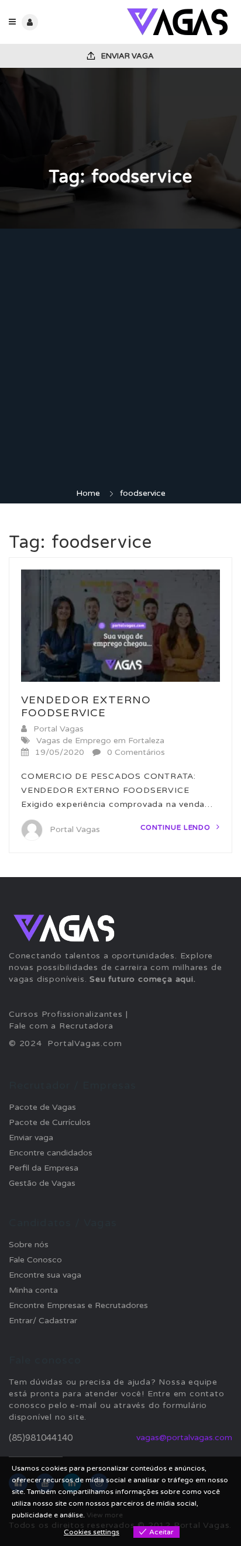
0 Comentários (136, 752)
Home (88, 493)
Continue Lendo (177, 827)
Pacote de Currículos (50, 1122)
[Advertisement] (120, 361)
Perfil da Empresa (43, 1168)
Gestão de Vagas (42, 1183)
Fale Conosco (35, 1260)
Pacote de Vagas (42, 1107)
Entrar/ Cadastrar (43, 1321)
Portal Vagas (58, 729)
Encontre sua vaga (45, 1275)
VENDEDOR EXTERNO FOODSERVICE (86, 706)
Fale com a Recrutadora (61, 1026)
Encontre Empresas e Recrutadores (78, 1305)
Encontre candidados (50, 1153)
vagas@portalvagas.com (184, 1438)
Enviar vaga (126, 56)
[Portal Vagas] (176, 22)
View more (105, 1515)
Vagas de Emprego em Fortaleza (100, 741)
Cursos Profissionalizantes (66, 1014)
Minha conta (33, 1290)
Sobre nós (29, 1245)
